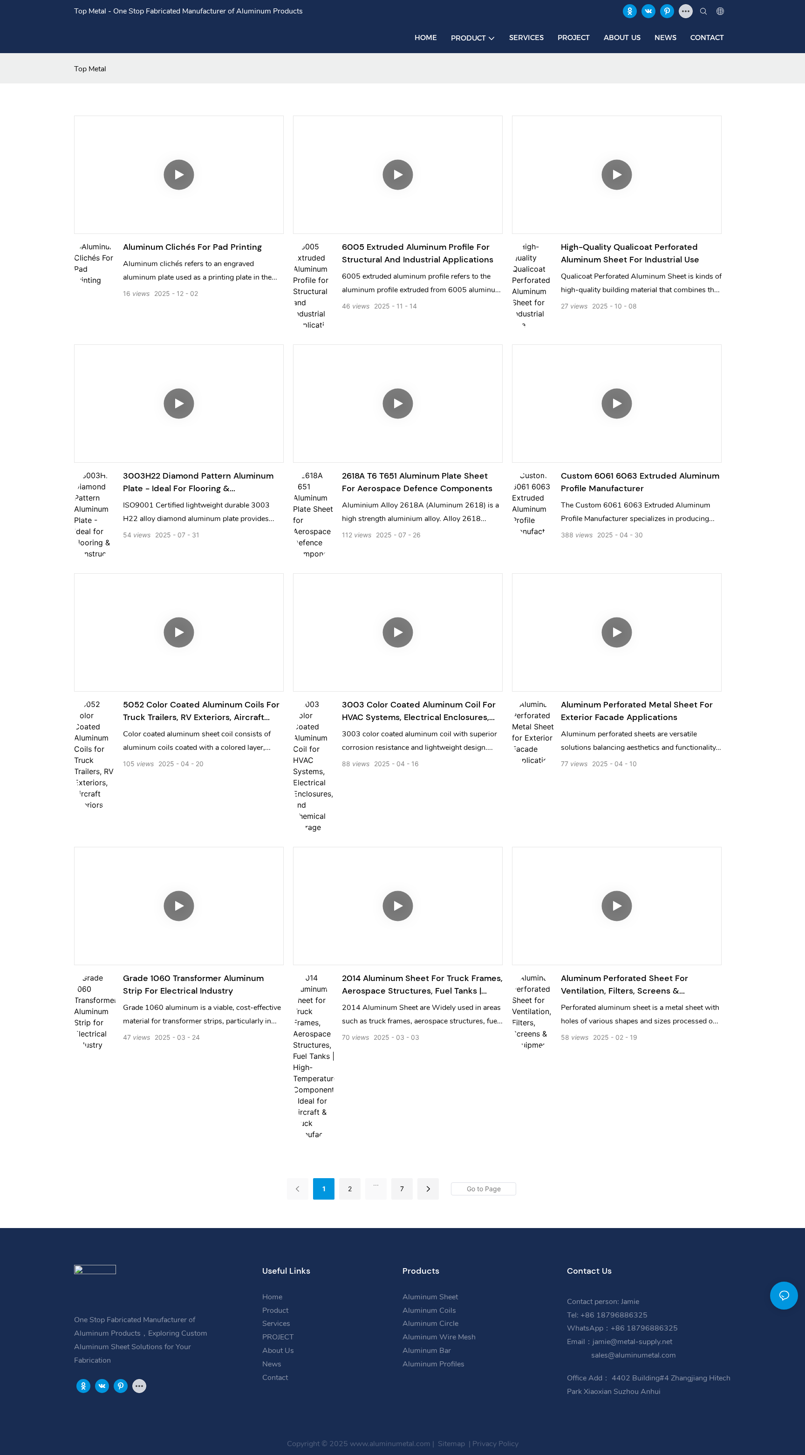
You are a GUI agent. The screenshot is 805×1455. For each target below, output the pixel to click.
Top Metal (90, 69)
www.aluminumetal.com (390, 1444)
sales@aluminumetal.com (632, 1355)
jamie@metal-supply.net (633, 1342)
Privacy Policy (495, 1444)
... (376, 1183)
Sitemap (450, 1444)
